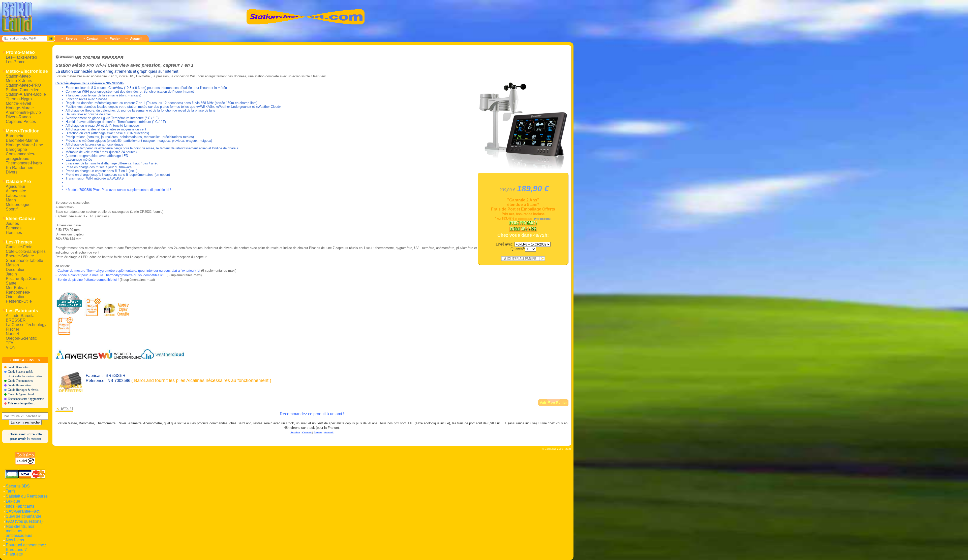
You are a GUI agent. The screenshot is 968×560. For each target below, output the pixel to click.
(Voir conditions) (542, 218)
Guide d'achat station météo (25, 376)
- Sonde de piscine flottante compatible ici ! (87, 280)
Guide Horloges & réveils (23, 390)
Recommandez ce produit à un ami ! (312, 414)
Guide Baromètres (18, 367)
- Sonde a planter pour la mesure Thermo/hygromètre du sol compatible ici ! (110, 275)
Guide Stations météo (20, 371)
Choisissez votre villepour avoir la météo (25, 436)
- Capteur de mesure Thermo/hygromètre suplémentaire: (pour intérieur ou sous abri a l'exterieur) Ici (127, 270)
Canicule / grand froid (21, 394)
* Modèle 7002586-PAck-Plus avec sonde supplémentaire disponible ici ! (118, 190)
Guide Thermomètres (20, 380)
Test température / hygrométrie (26, 399)
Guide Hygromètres (20, 385)
